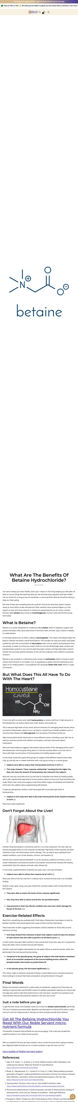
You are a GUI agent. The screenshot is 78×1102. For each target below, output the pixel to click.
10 (23, 908)
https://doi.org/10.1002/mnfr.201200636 (22, 1067)
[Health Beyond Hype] (33, 12)
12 (48, 968)
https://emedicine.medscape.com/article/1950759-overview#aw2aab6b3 (34, 1095)
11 (58, 937)
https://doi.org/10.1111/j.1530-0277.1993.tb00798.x (25, 1079)
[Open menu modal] (48, 12)
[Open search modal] (40, 12)
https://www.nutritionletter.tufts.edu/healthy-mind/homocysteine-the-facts (35, 1086)
